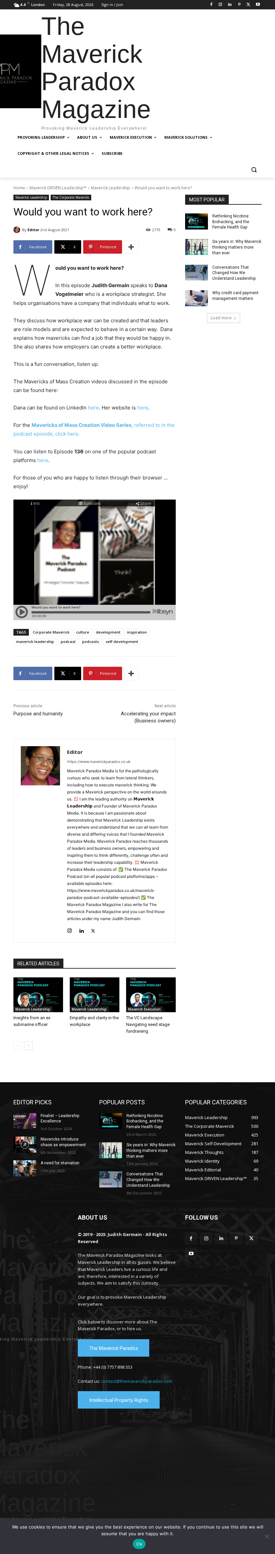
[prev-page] (17, 1045)
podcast (68, 641)
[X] (248, 5)
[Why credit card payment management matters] (196, 298)
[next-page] (28, 1045)
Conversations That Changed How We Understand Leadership (234, 273)
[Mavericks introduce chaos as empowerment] (24, 1145)
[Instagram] (220, 5)
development (108, 632)
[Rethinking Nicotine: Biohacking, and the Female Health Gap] (196, 221)
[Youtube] (258, 5)
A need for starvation (60, 1163)
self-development (122, 641)
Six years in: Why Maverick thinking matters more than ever (236, 247)
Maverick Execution (144, 1009)
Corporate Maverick (51, 632)
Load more (221, 318)
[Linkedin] (230, 5)
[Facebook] (211, 5)
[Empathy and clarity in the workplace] (94, 994)
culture (82, 632)
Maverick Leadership (110, 188)
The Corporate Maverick (71, 197)
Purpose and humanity (38, 714)
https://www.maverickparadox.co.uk (98, 761)
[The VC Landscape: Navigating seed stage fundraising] (151, 994)
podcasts (90, 641)
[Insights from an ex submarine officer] (38, 994)
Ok (139, 1544)
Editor (33, 229)
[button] (254, 170)
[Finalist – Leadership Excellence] (24, 1121)
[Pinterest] (239, 5)
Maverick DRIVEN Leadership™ (58, 188)
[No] (266, 1536)
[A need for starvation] (24, 1168)
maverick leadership (35, 641)
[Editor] (17, 229)
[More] (131, 247)
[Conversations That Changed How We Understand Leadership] (196, 273)
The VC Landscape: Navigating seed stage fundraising (148, 1024)
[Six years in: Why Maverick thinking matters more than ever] (196, 247)
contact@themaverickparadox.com (136, 1381)
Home (19, 188)
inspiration (137, 632)
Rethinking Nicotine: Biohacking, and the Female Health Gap (231, 222)
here (93, 407)
